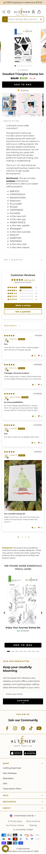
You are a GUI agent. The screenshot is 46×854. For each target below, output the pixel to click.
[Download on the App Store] (16, 753)
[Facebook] (7, 730)
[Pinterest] (23, 730)
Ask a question (13, 260)
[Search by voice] (41, 19)
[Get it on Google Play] (30, 753)
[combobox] (23, 19)
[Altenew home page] (22, 11)
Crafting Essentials (12, 768)
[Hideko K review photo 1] (23, 485)
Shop (6, 763)
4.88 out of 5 (29, 280)
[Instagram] (15, 730)
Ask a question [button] (23, 311)
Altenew (23, 70)
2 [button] (22, 537)
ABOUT (7, 808)
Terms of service (33, 821)
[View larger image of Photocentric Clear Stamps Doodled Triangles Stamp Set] (26, 116)
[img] (9, 336)
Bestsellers (8, 778)
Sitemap (33, 825)
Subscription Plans (12, 788)
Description (11, 121)
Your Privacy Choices (15, 825)
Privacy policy (16, 821)
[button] (12, 287)
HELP (6, 795)
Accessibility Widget (24, 830)
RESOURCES (9, 802)
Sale (5, 783)
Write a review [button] (23, 305)
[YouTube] (39, 730)
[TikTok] (31, 730)
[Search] (5, 19)
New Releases (10, 773)
